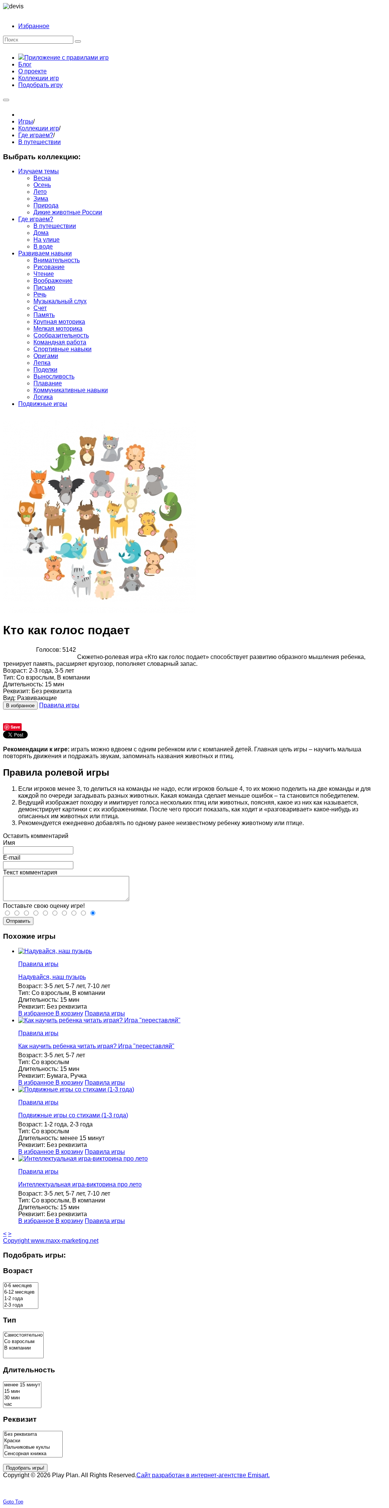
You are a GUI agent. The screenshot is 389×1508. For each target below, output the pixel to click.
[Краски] (32, 1441)
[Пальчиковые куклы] (32, 1447)
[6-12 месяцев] (20, 1292)
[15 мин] (22, 1391)
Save (15, 727)
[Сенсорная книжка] (32, 1454)
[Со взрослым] (23, 1342)
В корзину (69, 1013)
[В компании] (23, 1348)
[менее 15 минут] (22, 1385)
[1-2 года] (20, 1299)
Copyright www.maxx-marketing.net (50, 1240)
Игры (25, 121)
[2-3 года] (20, 1305)
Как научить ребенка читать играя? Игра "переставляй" (96, 1046)
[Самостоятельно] (23, 1335)
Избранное (33, 26)
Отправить (18, 921)
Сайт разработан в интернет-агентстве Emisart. (203, 1475)
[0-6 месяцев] (20, 1286)
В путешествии (39, 142)
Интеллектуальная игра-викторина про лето (80, 1184)
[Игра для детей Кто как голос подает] (99, 611)
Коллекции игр (38, 128)
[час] (22, 1404)
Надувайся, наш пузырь (52, 977)
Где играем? (35, 135)
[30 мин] (22, 1398)
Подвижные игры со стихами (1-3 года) (73, 1115)
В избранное (20, 705)
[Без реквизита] (32, 1434)
